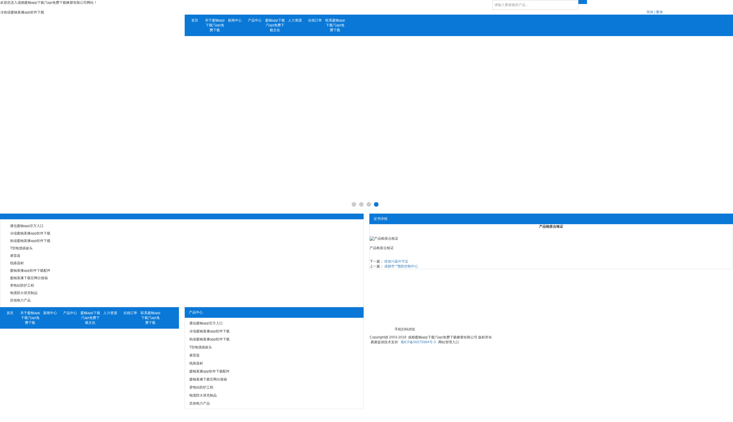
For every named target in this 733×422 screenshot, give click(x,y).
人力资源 (295, 20)
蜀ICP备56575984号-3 (418, 342)
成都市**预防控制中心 (401, 266)
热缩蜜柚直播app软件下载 (30, 241)
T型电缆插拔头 (21, 248)
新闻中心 (235, 20)
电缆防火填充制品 (24, 293)
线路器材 (17, 263)
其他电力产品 (20, 300)
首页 (194, 20)
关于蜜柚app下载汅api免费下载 (215, 25)
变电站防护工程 (22, 285)
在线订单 (315, 20)
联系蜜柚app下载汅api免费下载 (335, 25)
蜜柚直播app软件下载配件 (30, 271)
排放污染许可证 (396, 261)
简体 (650, 12)
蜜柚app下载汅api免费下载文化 (275, 25)
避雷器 (15, 256)
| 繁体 (658, 12)
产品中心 (255, 20)
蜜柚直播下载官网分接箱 (29, 278)
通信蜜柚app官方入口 (27, 226)
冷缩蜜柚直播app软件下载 (30, 233)
